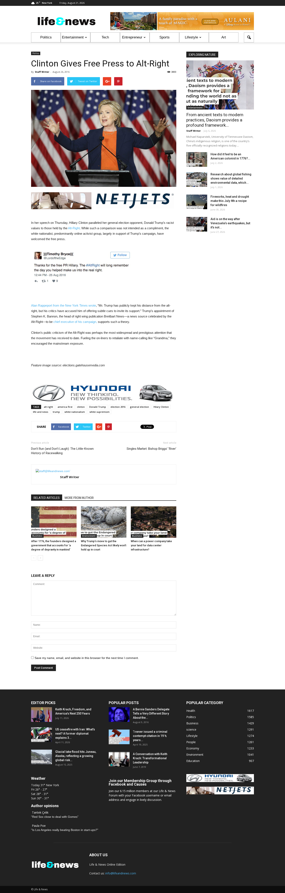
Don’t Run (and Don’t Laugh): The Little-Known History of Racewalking (62, 451)
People (191, 742)
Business (37, 535)
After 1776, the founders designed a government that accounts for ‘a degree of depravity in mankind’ (53, 545)
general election (139, 406)
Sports (164, 37)
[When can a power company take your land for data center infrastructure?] (153, 522)
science (191, 729)
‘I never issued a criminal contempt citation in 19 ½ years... (150, 736)
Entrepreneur (132, 37)
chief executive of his (67, 322)
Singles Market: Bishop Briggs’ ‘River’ (151, 449)
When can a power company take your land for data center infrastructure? (151, 545)
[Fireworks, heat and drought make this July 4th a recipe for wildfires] (196, 202)
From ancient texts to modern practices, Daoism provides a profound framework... (214, 120)
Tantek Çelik (40, 812)
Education (193, 761)
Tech (105, 37)
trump (56, 411)
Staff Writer (42, 71)
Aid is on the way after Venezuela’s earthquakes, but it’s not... (230, 223)
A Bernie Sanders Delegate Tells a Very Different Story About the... (151, 713)
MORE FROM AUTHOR (79, 497)
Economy (192, 748)
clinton (81, 406)
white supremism (100, 411)
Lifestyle (191, 37)
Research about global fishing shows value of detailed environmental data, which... (231, 178)
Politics (46, 37)
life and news (40, 411)
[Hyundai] (220, 781)
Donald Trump (97, 406)
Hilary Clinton (161, 406)
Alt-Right (74, 228)
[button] (249, 37)
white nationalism (74, 411)
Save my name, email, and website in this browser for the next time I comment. (87, 658)
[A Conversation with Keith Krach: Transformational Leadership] (119, 759)
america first (65, 406)
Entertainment (73, 37)
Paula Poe (39, 826)
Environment (89, 535)
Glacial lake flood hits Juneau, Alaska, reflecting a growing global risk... (75, 756)
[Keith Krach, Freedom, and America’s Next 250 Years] (41, 714)
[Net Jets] (220, 793)
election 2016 (118, 406)
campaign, (89, 322)
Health (190, 711)
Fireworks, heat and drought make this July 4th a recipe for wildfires (230, 201)
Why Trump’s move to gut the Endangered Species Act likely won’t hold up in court (103, 545)
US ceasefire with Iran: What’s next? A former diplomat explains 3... (75, 733)
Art (223, 37)
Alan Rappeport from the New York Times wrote (63, 305)
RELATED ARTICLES (47, 497)
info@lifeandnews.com (120, 873)
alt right (48, 406)
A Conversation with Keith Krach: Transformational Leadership (150, 758)
